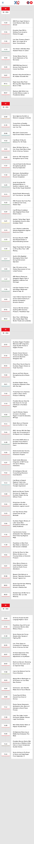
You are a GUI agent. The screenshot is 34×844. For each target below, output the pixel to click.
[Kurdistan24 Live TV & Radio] (31, 2)
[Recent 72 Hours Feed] (28, 2)
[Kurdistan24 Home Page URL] (17, 2)
